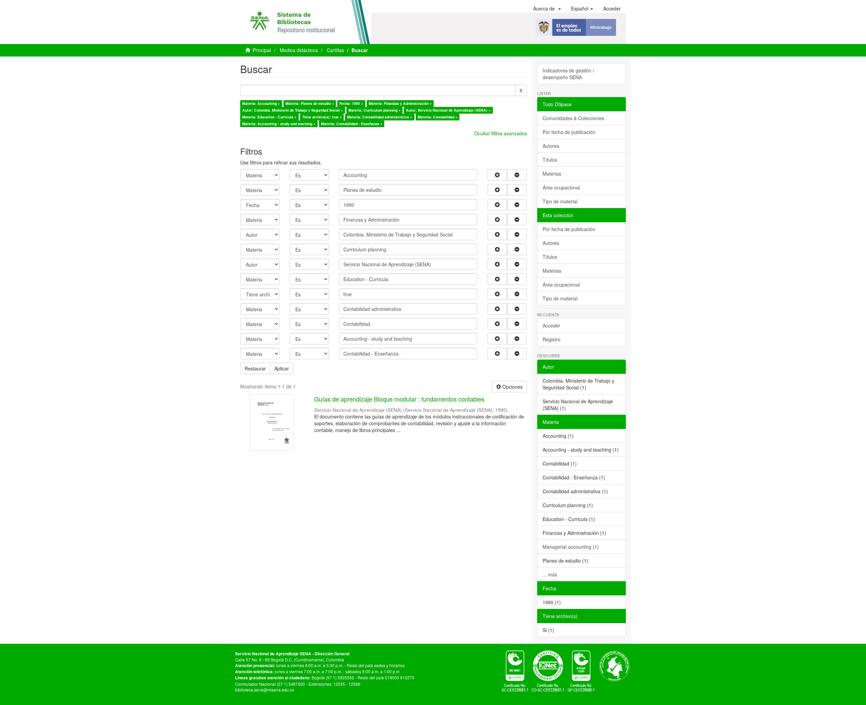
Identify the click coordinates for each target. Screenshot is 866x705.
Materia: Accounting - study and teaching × (278, 123)
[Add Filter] (497, 175)
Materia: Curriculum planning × (374, 110)
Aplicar (281, 368)
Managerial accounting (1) (571, 546)
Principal (262, 50)
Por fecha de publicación (569, 132)
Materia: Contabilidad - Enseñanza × (351, 123)
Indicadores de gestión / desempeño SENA (568, 74)
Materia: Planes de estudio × (310, 103)
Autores (551, 145)
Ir (521, 90)
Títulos (550, 159)
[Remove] (517, 175)
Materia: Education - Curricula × (269, 116)
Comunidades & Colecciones (573, 118)
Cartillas (335, 50)
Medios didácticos (299, 50)
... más (550, 574)
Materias (552, 173)
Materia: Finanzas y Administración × (400, 103)
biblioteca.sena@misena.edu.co (264, 689)
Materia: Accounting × (261, 103)
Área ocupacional (561, 187)
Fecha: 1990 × (351, 103)
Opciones (512, 386)
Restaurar (255, 368)
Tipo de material (560, 201)
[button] (547, 8)
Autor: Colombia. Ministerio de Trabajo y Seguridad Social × (292, 110)
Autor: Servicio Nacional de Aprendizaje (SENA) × (448, 110)
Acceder (551, 325)
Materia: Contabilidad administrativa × (379, 116)
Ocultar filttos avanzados (500, 133)
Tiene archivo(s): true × (322, 116)
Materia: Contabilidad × (437, 116)
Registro (552, 339)
